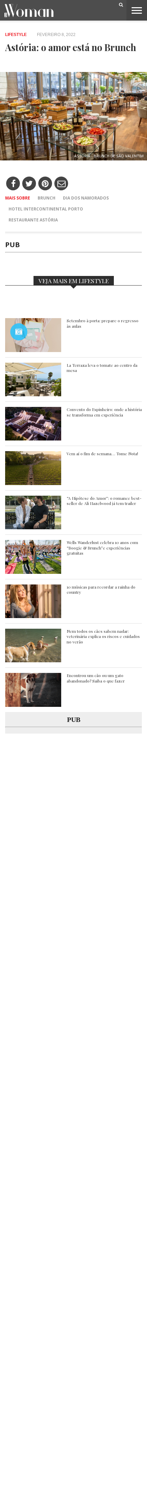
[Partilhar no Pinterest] (45, 184)
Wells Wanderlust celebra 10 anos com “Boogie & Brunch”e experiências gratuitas (102, 548)
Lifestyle (16, 34)
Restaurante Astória (33, 220)
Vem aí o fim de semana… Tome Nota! (102, 453)
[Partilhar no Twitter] (29, 184)
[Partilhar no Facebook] (13, 184)
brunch (46, 198)
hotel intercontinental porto (46, 209)
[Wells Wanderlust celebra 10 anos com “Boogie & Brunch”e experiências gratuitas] (33, 572)
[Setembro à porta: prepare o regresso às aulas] (33, 350)
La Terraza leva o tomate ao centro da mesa (102, 368)
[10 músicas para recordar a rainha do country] (33, 616)
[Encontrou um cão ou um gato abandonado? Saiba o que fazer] (33, 705)
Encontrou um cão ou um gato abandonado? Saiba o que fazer (96, 678)
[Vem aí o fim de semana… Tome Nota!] (33, 483)
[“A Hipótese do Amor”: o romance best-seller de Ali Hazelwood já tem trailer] (33, 527)
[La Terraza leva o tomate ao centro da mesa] (33, 394)
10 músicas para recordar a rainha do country (101, 589)
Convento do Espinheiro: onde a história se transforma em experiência (104, 412)
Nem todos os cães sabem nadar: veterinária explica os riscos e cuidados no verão (103, 636)
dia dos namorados (86, 198)
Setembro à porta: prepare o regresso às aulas (102, 323)
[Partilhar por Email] (61, 184)
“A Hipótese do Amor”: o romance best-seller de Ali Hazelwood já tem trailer (104, 501)
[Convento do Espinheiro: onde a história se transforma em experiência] (33, 439)
